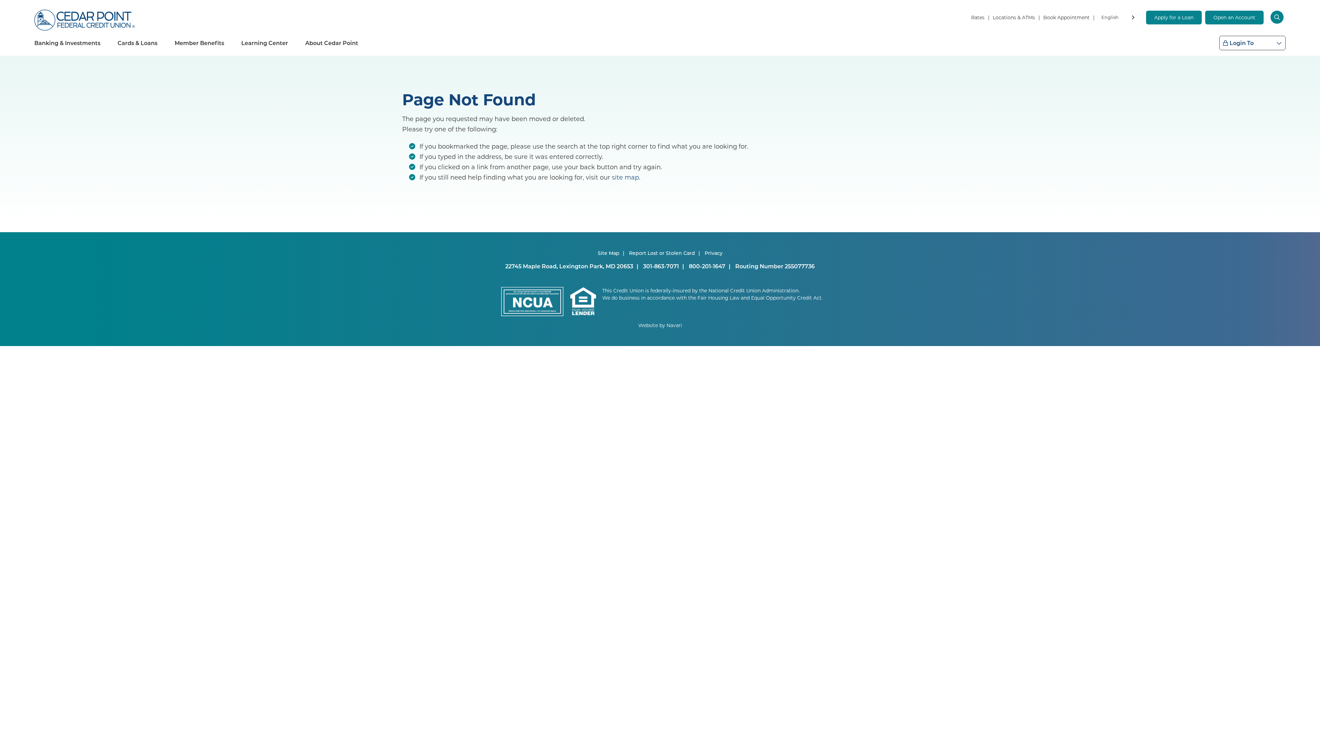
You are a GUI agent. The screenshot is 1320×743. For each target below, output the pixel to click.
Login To (1242, 42)
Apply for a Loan (1174, 17)
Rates (977, 17)
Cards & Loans (137, 42)
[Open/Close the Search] (1278, 17)
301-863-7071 (661, 266)
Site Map (608, 253)
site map (625, 177)
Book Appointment (1066, 17)
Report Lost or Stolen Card (662, 253)
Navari (674, 325)
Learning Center (264, 42)
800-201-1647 (707, 266)
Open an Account (1234, 17)
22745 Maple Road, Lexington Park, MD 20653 (569, 266)
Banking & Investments (67, 42)
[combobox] (1118, 18)
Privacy (714, 253)
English (1110, 17)
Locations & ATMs (1014, 17)
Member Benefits (199, 42)
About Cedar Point (331, 42)
